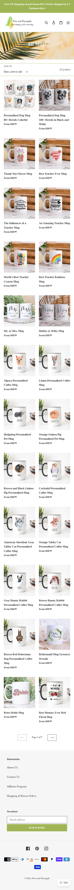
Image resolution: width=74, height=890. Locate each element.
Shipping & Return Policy (21, 796)
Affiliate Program (17, 786)
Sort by (8, 66)
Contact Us (13, 777)
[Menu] (68, 22)
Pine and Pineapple (41, 878)
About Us (12, 767)
